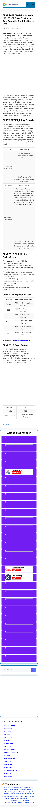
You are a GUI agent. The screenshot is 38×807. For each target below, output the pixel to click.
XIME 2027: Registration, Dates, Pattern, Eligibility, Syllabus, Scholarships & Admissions (20, 797)
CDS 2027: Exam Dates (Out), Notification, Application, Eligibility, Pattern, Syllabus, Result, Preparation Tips (19, 801)
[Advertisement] (19, 75)
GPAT (7, 424)
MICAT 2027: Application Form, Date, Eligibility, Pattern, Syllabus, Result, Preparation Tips (18, 788)
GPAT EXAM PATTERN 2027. (22, 340)
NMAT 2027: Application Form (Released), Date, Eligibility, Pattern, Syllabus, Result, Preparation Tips (19, 793)
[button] (28, 4)
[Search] (33, 670)
